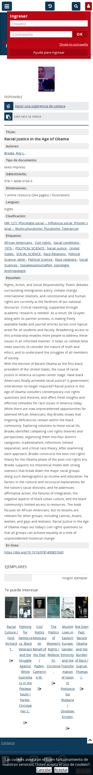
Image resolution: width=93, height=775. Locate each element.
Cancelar (44, 769)
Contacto (7, 743)
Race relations (66, 259)
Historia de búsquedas (49, 6)
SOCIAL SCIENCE (29, 254)
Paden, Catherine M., (39, 671)
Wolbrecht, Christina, (53, 663)
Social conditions (66, 242)
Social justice (57, 248)
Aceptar (61, 769)
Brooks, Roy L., (15, 153)
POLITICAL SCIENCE (30, 248)
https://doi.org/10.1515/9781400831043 (33, 552)
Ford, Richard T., (11, 643)
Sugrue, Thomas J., (82, 671)
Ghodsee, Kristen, (67, 714)
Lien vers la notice (27, 116)
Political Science (40, 259)
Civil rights (43, 242)
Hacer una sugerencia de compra (40, 106)
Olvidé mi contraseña (73, 44)
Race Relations (55, 254)
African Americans (18, 242)
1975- (9, 248)
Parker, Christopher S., (25, 705)
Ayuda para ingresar (49, 52)
